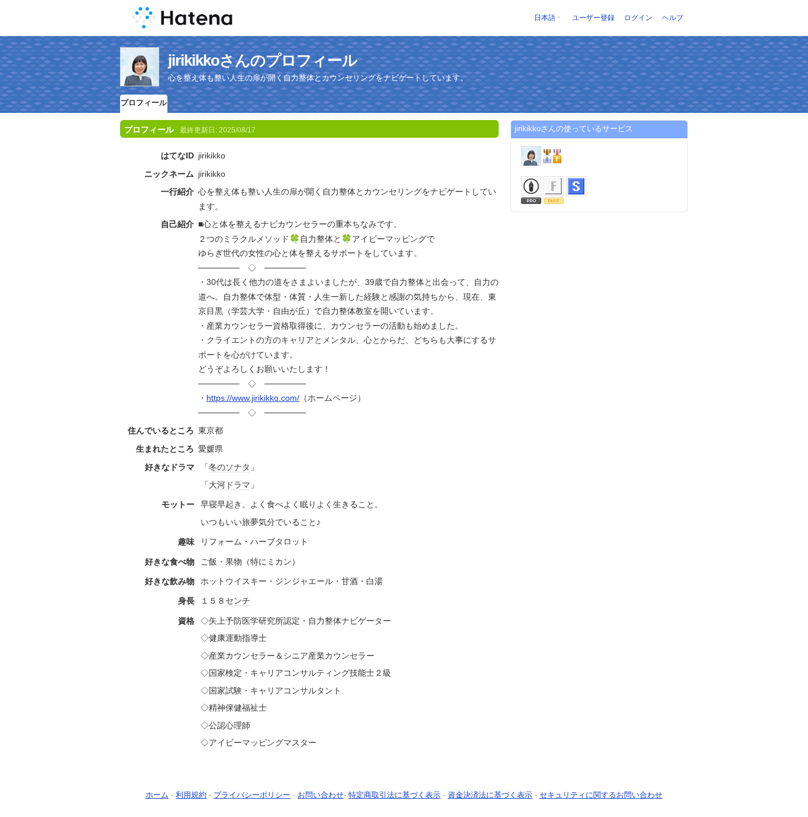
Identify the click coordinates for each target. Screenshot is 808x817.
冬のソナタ (229, 467)
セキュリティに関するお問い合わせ (600, 794)
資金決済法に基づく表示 (490, 794)
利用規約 (191, 794)
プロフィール (144, 102)
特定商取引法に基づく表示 (394, 794)
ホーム (157, 794)
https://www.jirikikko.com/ (252, 398)
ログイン (638, 18)
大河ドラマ (229, 484)
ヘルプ (672, 18)
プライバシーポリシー (252, 794)
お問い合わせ (321, 794)
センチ (237, 600)
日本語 (544, 18)
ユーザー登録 (593, 18)
